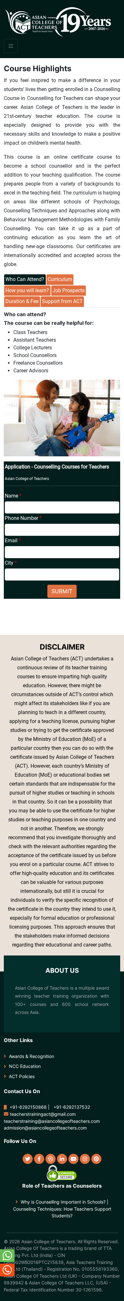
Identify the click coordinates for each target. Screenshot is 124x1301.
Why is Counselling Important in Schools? (63, 1202)
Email (13, 540)
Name (13, 496)
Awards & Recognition (31, 1056)
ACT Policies (22, 1076)
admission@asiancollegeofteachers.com (45, 1127)
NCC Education (25, 1066)
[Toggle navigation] (11, 46)
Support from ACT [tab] (62, 301)
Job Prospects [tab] (68, 290)
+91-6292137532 (71, 1107)
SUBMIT (62, 591)
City (11, 563)
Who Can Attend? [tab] (24, 279)
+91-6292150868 (28, 1107)
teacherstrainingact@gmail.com (43, 1114)
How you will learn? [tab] (27, 290)
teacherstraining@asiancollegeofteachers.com (52, 1121)
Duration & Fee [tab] (21, 301)
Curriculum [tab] (60, 279)
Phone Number (23, 518)
